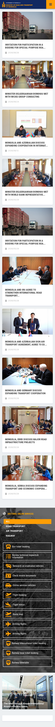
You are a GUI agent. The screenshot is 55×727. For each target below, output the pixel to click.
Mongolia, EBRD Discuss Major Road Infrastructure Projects (26, 441)
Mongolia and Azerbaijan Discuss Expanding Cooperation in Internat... (26, 144)
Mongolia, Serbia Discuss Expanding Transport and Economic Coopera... (26, 487)
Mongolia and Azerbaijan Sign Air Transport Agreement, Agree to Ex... (26, 343)
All (8, 521)
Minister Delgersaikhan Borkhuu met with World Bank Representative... (26, 193)
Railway (10, 536)
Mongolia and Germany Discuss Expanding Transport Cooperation (25, 392)
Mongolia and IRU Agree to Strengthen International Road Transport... (23, 292)
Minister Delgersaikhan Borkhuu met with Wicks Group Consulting (26, 95)
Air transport (14, 531)
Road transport (15, 526)
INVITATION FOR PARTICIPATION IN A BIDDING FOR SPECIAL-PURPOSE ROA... (25, 46)
